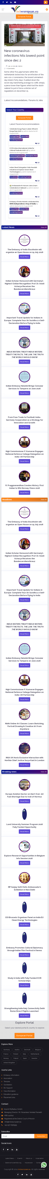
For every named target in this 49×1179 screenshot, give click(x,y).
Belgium (38, 1049)
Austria (17, 1049)
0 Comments (10, 68)
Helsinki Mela (24, 209)
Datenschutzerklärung (13, 1163)
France (6, 1054)
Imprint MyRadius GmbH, (13, 1109)
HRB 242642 (9, 1115)
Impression (29, 1163)
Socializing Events (16, 140)
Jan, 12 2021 (12, 66)
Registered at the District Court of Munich (19, 1119)
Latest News (9, 1158)
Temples (6, 1081)
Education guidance (10, 1094)
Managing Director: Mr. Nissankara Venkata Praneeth (23, 1112)
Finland (15, 1054)
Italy (24, 1054)
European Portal (24, 16)
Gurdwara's (7, 1085)
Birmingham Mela (31, 155)
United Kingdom (9, 1062)
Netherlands (35, 1054)
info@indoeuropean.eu (12, 1122)
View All (44, 227)
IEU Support (7, 1088)
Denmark (27, 1049)
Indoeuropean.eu (24, 1169)
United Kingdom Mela (17, 155)
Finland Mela (14, 209)
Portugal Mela (14, 136)
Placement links (9, 1097)
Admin (20, 66)
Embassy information (11, 1075)
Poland (16, 1058)
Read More (24, 257)
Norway (6, 1058)
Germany (7, 1049)
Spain (25, 1058)
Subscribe (41, 1136)
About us (29, 1158)
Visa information (9, 1091)
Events (19, 1158)
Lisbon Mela (25, 136)
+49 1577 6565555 (10, 1125)
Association (7, 1078)
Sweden (34, 1058)
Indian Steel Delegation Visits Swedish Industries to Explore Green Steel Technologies (23, 170)
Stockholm (13, 177)
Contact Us (40, 1163)
